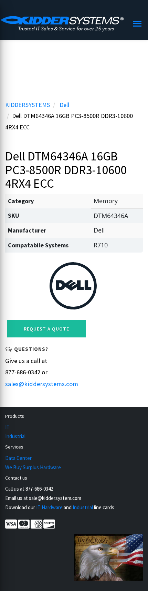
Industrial (15, 436)
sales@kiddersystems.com (41, 384)
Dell (64, 105)
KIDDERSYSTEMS (27, 105)
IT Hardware (49, 507)
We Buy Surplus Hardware (33, 467)
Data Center (18, 458)
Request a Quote (46, 329)
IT (7, 427)
